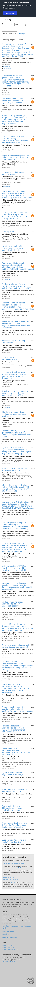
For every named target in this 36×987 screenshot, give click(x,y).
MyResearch (22, 868)
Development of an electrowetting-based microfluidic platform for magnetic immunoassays (17, 751)
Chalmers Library (7, 945)
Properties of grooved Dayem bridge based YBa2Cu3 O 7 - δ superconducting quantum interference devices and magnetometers (14, 119)
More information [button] (9, 8)
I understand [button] (10, 13)
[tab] (9, 33)
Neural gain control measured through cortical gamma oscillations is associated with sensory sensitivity (15, 215)
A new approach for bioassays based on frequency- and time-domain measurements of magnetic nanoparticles (17, 586)
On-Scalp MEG (8, 231)
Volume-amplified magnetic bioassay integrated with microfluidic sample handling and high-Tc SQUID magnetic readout (18, 266)
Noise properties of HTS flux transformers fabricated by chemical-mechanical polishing (15, 568)
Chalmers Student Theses (10, 949)
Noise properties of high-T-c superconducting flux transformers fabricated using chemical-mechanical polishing (15, 525)
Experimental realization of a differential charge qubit (14, 790)
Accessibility (5, 934)
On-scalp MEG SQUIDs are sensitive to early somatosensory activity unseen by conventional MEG (15, 139)
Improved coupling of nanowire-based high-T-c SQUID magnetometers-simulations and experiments (16, 325)
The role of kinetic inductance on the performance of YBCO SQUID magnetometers (14, 100)
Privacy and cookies (8, 931)
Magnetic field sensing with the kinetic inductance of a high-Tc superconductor (15, 157)
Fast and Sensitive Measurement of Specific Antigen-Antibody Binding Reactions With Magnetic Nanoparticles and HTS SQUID (17, 665)
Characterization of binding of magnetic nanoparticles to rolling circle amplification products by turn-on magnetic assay (17, 194)
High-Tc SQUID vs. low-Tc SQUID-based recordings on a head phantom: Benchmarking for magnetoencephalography (16, 450)
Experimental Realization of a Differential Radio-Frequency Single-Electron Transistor (14, 825)
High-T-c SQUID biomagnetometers (10, 358)
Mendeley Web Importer (10, 879)
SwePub (12, 882)
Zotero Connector (8, 877)
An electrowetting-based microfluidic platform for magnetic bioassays (12, 604)
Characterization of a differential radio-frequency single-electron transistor (13, 808)
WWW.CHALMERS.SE (8, 962)
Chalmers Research (8, 947)
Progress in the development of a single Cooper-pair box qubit (15, 646)
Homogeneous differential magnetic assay (13, 173)
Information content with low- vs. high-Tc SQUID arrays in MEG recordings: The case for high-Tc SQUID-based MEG (16, 488)
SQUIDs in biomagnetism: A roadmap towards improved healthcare (14, 414)
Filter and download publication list (13, 863)
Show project (7, 66)
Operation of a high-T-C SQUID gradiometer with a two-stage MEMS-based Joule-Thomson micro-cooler (17, 434)
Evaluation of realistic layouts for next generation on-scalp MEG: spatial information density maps (14, 375)
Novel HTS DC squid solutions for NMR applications (14, 469)
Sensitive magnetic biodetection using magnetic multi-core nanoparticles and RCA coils (16, 393)
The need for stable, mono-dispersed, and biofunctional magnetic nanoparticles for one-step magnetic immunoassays (17, 627)
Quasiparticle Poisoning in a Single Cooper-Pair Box (14, 841)
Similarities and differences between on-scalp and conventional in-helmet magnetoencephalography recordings (18, 306)
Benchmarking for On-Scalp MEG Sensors (13, 341)
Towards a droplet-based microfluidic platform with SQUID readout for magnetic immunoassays (14, 729)
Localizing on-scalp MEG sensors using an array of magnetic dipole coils (12, 248)
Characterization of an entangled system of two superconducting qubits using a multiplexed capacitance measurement (15, 688)
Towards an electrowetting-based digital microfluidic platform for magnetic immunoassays (18, 709)
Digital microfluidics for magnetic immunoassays (12, 773)
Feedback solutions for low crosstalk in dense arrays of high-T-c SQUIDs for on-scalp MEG (16, 286)
